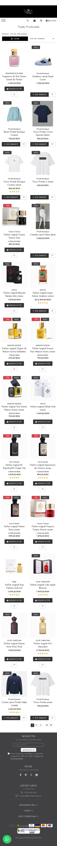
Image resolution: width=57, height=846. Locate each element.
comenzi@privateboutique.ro (30, 796)
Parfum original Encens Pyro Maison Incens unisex (42, 350)
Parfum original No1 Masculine (42, 645)
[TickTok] (31, 775)
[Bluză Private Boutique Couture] (14, 113)
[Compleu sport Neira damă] (43, 216)
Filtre (16, 38)
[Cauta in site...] (41, 20)
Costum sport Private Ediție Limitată (14, 704)
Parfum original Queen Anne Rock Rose (14, 645)
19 (47, 725)
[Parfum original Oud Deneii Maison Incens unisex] (14, 388)
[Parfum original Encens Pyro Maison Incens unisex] (43, 330)
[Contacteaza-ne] (28, 20)
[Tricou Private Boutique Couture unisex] (14, 163)
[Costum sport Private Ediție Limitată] (14, 684)
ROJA (14, 581)
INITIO (14, 290)
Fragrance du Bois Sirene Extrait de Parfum (14, 78)
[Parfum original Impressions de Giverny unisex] (43, 446)
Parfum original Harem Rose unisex (14, 528)
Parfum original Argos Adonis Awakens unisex (43, 294)
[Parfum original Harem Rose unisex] (14, 508)
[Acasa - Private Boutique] (28, 11)
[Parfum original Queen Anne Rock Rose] (14, 625)
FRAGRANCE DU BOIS (14, 73)
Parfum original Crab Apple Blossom (42, 586)
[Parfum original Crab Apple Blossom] (43, 566)
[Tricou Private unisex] (43, 684)
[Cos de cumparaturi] (34, 20)
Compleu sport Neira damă (42, 234)
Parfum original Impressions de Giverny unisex (42, 466)
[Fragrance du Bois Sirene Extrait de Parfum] (14, 58)
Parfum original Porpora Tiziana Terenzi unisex (43, 528)
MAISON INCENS (14, 345)
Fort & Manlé (14, 462)
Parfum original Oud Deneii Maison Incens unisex (14, 408)
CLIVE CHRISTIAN (43, 581)
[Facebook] (20, 775)
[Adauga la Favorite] (14, 94)
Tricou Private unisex (42, 702)
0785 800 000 (30, 792)
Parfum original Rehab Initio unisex (43, 408)
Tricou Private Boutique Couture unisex (14, 183)
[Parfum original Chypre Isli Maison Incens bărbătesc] (14, 330)
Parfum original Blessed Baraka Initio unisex (14, 294)
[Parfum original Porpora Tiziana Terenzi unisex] (43, 508)
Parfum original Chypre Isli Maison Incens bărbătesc (14, 350)
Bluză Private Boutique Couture (14, 133)
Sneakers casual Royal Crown (42, 78)
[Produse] (3, 21)
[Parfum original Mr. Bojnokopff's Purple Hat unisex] (14, 446)
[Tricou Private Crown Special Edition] (43, 113)
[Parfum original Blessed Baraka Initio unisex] (14, 274)
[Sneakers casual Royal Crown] (43, 58)
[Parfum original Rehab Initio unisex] (43, 388)
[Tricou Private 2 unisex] (43, 163)
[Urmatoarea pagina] (51, 725)
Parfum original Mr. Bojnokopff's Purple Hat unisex (14, 466)
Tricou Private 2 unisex (42, 181)
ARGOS (43, 290)
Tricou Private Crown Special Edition (43, 133)
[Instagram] (36, 775)
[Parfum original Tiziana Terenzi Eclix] (14, 216)
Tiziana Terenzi (14, 231)
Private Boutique (43, 73)
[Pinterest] (25, 775)
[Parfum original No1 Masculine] (43, 625)
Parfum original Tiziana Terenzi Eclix (14, 236)
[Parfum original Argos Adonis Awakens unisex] (43, 274)
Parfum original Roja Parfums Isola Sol (14, 586)
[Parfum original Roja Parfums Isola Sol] (14, 566)
